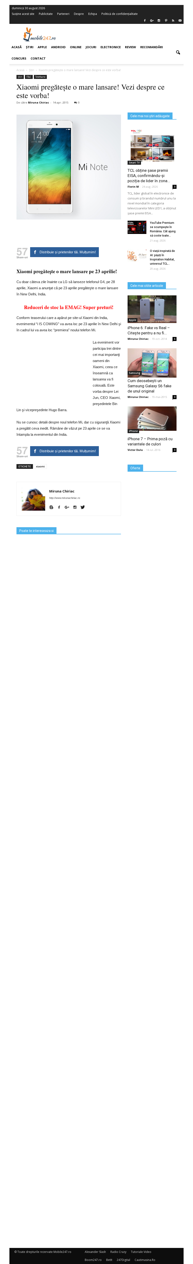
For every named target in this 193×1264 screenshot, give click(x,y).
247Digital (123, 1260)
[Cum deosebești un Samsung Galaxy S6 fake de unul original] (152, 363)
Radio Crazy (118, 1252)
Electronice (111, 47)
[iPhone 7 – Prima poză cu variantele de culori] (152, 418)
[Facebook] (144, 20)
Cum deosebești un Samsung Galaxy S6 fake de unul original (149, 385)
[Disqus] (68, 1056)
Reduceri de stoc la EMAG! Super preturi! (68, 307)
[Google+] (69, 508)
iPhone (133, 431)
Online (75, 47)
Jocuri (91, 47)
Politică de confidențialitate (119, 14)
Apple (132, 320)
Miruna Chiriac (61, 491)
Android (58, 47)
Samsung (134, 373)
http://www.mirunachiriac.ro (64, 497)
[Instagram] (76, 508)
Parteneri (63, 14)
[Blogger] (53, 508)
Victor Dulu (135, 450)
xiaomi (40, 466)
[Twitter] (84, 508)
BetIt (109, 1260)
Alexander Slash (95, 1252)
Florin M (133, 186)
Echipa (92, 14)
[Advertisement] (127, 34)
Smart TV (134, 162)
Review (130, 47)
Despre (79, 14)
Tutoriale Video (141, 1252)
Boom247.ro (93, 1260)
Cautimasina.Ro (145, 1260)
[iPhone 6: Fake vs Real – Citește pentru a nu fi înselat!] (152, 309)
